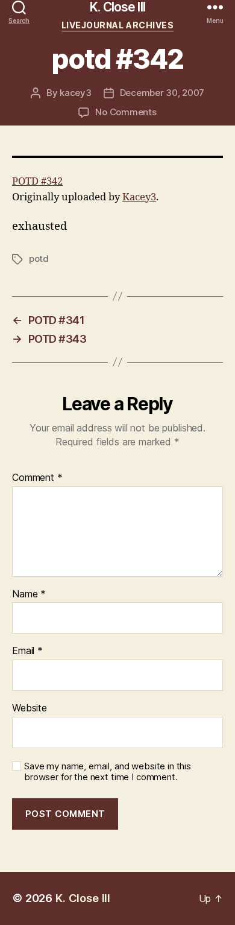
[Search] (19, 7)
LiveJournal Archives (117, 25)
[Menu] (215, 7)
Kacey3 (139, 197)
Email (27, 651)
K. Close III (117, 7)
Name (29, 594)
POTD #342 (37, 181)
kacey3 (75, 92)
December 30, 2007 (162, 92)
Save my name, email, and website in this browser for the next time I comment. (107, 772)
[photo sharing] (117, 157)
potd (39, 258)
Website (29, 708)
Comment (37, 477)
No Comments (125, 112)
